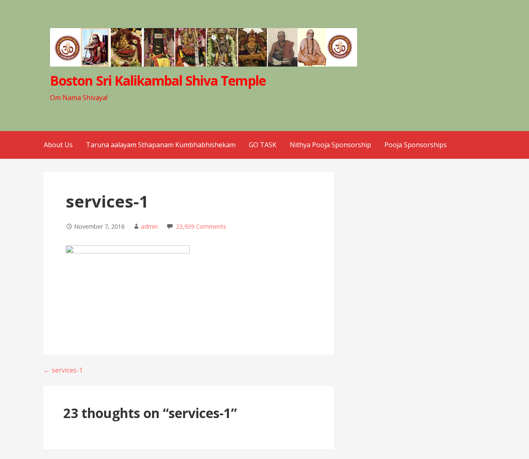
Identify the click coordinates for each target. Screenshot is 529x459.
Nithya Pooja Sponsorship (330, 144)
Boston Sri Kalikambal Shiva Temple (157, 80)
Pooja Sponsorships (415, 144)
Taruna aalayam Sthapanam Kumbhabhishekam (161, 144)
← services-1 (63, 370)
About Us (58, 144)
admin (149, 226)
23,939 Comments (201, 226)
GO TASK (262, 144)
